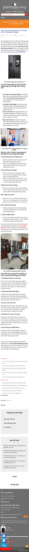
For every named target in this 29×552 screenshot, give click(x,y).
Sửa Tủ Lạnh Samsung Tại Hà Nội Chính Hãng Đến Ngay (14, 31)
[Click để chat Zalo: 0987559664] (4, 540)
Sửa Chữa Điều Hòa (7, 492)
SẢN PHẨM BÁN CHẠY (10, 423)
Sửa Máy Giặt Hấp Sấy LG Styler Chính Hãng (11, 390)
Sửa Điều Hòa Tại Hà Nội (7, 498)
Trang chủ (7, 22)
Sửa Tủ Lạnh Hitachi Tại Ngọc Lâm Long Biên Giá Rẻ (13, 377)
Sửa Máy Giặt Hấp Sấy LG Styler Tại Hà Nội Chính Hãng (14, 383)
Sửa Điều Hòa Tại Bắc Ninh (7, 496)
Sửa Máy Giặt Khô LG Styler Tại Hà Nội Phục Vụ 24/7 (13, 388)
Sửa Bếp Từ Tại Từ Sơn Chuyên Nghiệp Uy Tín (12, 393)
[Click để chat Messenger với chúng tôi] (4, 536)
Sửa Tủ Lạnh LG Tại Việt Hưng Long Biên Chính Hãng (13, 365)
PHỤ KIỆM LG (7, 427)
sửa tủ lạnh (8, 400)
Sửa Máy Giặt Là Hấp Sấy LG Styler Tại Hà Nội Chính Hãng (14, 385)
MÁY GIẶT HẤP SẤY (9, 419)
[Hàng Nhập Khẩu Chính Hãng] (14, 5)
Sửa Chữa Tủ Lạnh (24, 22)
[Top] (27, 546)
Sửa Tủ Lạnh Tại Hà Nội (16, 23)
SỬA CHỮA (14, 22)
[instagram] (12, 541)
